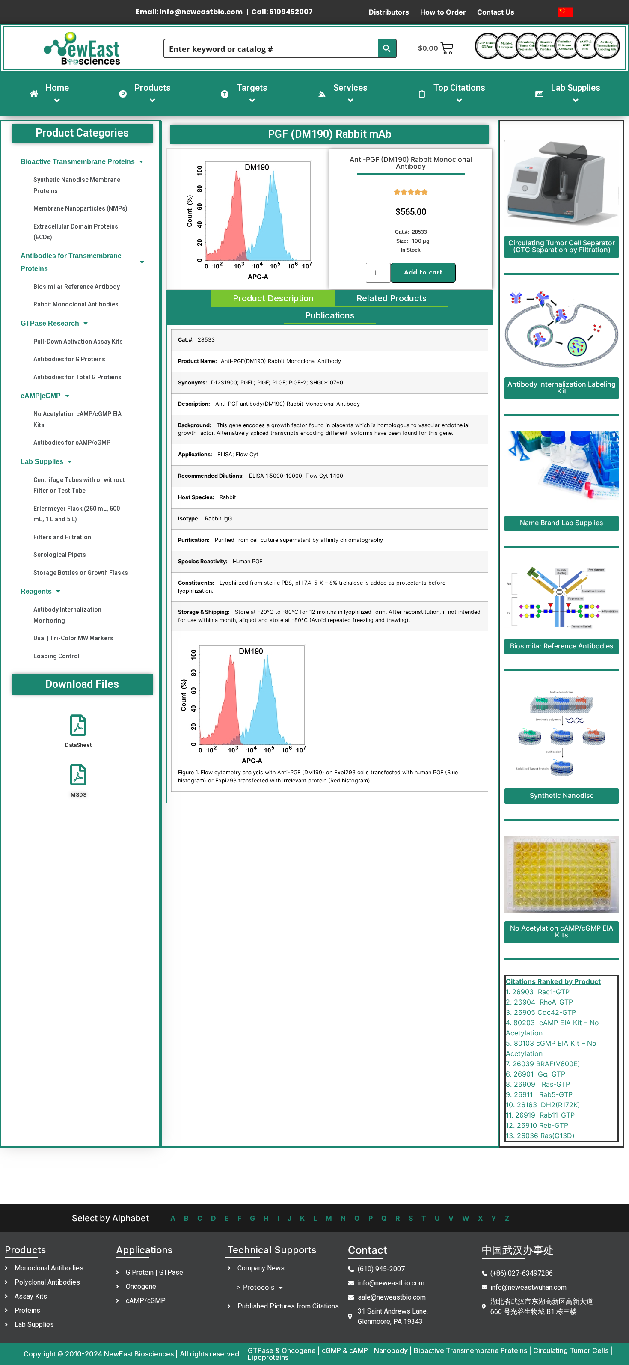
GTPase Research (50, 323)
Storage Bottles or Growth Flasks (80, 572)
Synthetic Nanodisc (562, 795)
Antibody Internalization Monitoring (67, 615)
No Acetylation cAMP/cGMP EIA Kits (77, 419)
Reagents (36, 591)
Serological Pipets (59, 554)
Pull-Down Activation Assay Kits (78, 341)
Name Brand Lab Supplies (561, 522)
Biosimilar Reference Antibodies (562, 646)
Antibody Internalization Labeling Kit (561, 387)
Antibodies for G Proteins (69, 359)
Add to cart (423, 272)
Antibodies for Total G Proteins (77, 377)
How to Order (443, 12)
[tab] (273, 298)
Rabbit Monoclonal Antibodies (76, 304)
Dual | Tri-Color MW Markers (73, 638)
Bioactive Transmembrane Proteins (78, 161)
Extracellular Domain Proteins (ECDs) (75, 232)
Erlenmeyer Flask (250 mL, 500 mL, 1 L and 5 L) (76, 514)
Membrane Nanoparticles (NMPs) (80, 208)
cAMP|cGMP (41, 395)
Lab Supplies (42, 461)
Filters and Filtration (62, 537)
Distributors (389, 12)
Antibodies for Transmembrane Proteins (71, 262)
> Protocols (255, 1287)
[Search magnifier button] (387, 48)
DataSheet (78, 745)
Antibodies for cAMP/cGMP (71, 442)
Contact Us (495, 12)
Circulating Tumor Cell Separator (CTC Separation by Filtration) (561, 246)
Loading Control (56, 656)
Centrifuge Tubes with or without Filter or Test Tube (79, 485)
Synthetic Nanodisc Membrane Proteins (76, 185)
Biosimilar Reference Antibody (76, 286)
